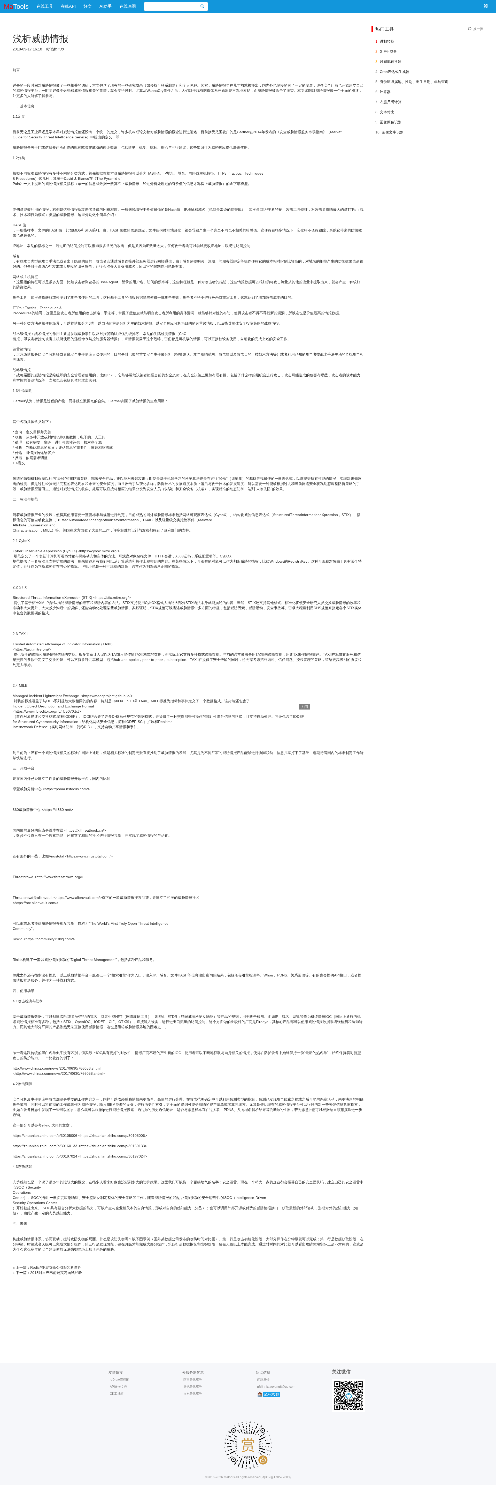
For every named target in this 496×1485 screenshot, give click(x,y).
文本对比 (387, 112)
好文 (87, 6)
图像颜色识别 (390, 122)
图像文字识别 (393, 132)
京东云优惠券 (192, 1394)
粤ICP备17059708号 (276, 1477)
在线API (68, 6)
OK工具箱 (116, 1394)
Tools (16, 6)
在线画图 (127, 6)
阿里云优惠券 (192, 1380)
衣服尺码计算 (390, 102)
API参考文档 (118, 1387)
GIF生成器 (388, 51)
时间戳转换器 (390, 61)
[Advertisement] (248, 1314)
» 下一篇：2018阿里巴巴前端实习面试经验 (47, 1273)
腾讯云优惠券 (192, 1387)
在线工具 (44, 6)
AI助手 (105, 6)
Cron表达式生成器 (394, 72)
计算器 (385, 92)
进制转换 (387, 41)
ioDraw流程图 (119, 1380)
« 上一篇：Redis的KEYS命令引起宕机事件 (47, 1267)
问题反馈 (263, 1380)
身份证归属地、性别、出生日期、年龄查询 (414, 82)
